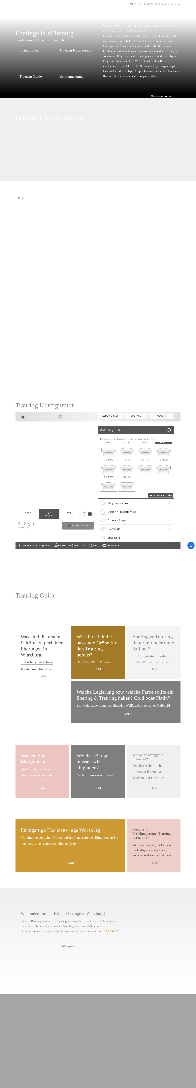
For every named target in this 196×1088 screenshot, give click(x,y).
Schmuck (79, 24)
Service (143, 24)
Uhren (62, 24)
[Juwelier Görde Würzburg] (15, 14)
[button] (186, 4)
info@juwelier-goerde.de (169, 4)
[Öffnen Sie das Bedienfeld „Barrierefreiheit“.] (191, 545)
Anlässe (46, 24)
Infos (128, 24)
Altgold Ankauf (105, 24)
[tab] (136, 430)
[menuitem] (186, 4)
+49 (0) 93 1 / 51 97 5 (144, 4)
